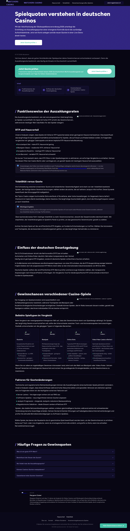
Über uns (44, 520)
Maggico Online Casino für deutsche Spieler (72, 168)
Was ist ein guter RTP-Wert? (27, 451)
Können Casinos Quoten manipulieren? (31, 469)
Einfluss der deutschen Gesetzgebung (54, 90)
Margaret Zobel (35, 495)
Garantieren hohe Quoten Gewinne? (30, 476)
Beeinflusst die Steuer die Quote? (29, 457)
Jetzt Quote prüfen (27, 42)
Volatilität (66, 3)
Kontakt (50, 520)
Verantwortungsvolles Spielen (82, 3)
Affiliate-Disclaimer (60, 520)
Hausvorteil (56, 3)
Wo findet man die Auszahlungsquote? (31, 463)
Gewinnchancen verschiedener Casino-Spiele (78, 90)
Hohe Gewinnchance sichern (112, 526)
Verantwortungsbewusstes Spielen (78, 520)
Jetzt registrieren (113, 3)
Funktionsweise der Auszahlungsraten (28, 90)
